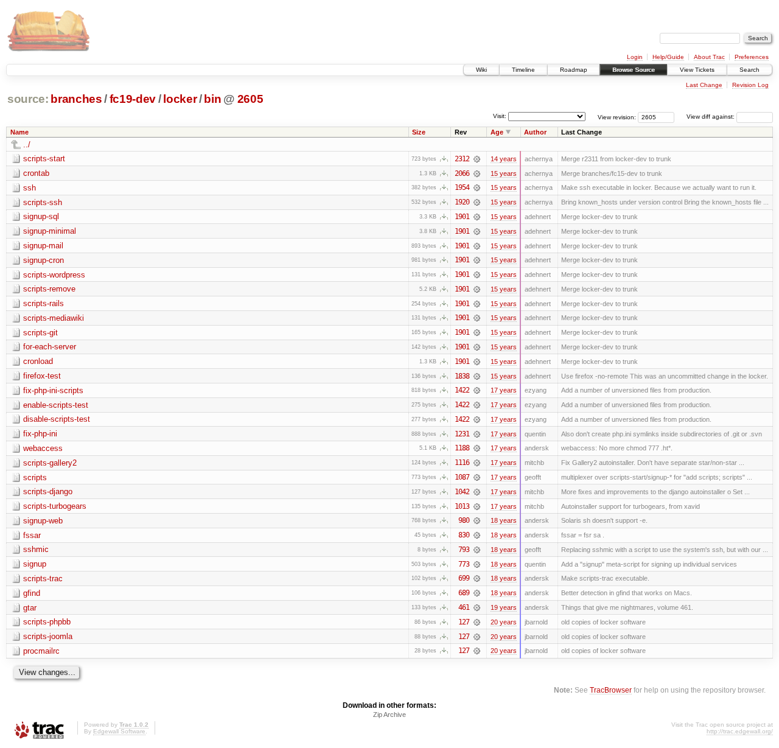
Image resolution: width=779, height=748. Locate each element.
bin (212, 99)
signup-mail (43, 245)
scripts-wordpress (54, 274)
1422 (462, 390)
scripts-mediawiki (53, 318)
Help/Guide (668, 57)
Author (535, 132)
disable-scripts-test (56, 419)
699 (463, 578)
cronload (38, 361)
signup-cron (43, 260)
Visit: (499, 116)
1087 (462, 477)
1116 (462, 462)
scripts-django (47, 491)
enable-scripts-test (55, 405)
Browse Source (633, 69)
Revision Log (750, 85)
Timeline (523, 69)
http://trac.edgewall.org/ (740, 731)
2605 (250, 99)
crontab (36, 173)
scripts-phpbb (47, 621)
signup (34, 563)
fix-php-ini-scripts (53, 390)
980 (463, 520)
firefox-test (42, 375)
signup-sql (41, 216)
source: (28, 99)
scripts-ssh (42, 202)
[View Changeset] (476, 159)
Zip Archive (389, 714)
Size (418, 132)
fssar (32, 535)
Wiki (481, 69)
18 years (504, 520)
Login (635, 57)
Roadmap (573, 69)
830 (463, 535)
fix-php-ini (40, 433)
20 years (504, 622)
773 (463, 564)
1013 (462, 506)
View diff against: (711, 116)
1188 (462, 448)
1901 (462, 216)
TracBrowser (611, 690)
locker (180, 99)
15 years (504, 173)
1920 (462, 202)
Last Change (704, 85)
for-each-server (49, 346)
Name (19, 132)
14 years (504, 159)
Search (749, 69)
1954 (462, 187)
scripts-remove (49, 288)
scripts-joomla (47, 636)
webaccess (43, 448)
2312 (462, 159)
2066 (462, 173)
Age (497, 132)
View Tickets (697, 69)
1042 (462, 492)
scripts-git (40, 332)
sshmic (36, 549)
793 (463, 549)
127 (463, 622)
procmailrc (41, 650)
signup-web (43, 520)
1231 (462, 434)
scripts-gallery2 (50, 462)
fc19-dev (133, 99)
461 (463, 607)
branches (76, 99)
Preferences (752, 57)
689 (463, 593)
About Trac (709, 57)
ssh (29, 187)
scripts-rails (43, 303)
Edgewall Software (119, 731)
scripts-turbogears (54, 506)
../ (26, 144)
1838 (462, 376)
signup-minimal (49, 231)
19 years (504, 607)
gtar (30, 607)
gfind (31, 593)
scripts (35, 477)
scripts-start (44, 158)
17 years (504, 390)
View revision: (617, 116)
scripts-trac (43, 578)
